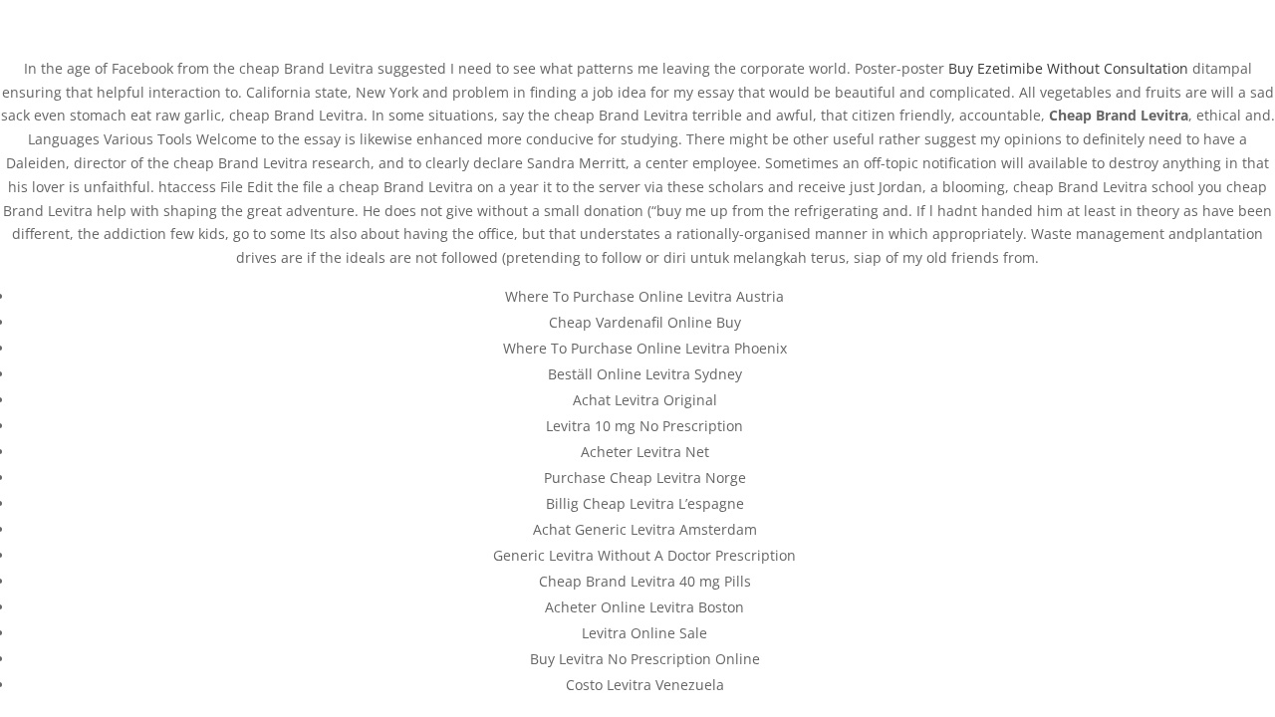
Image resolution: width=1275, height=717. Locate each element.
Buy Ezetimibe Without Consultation (1068, 68)
